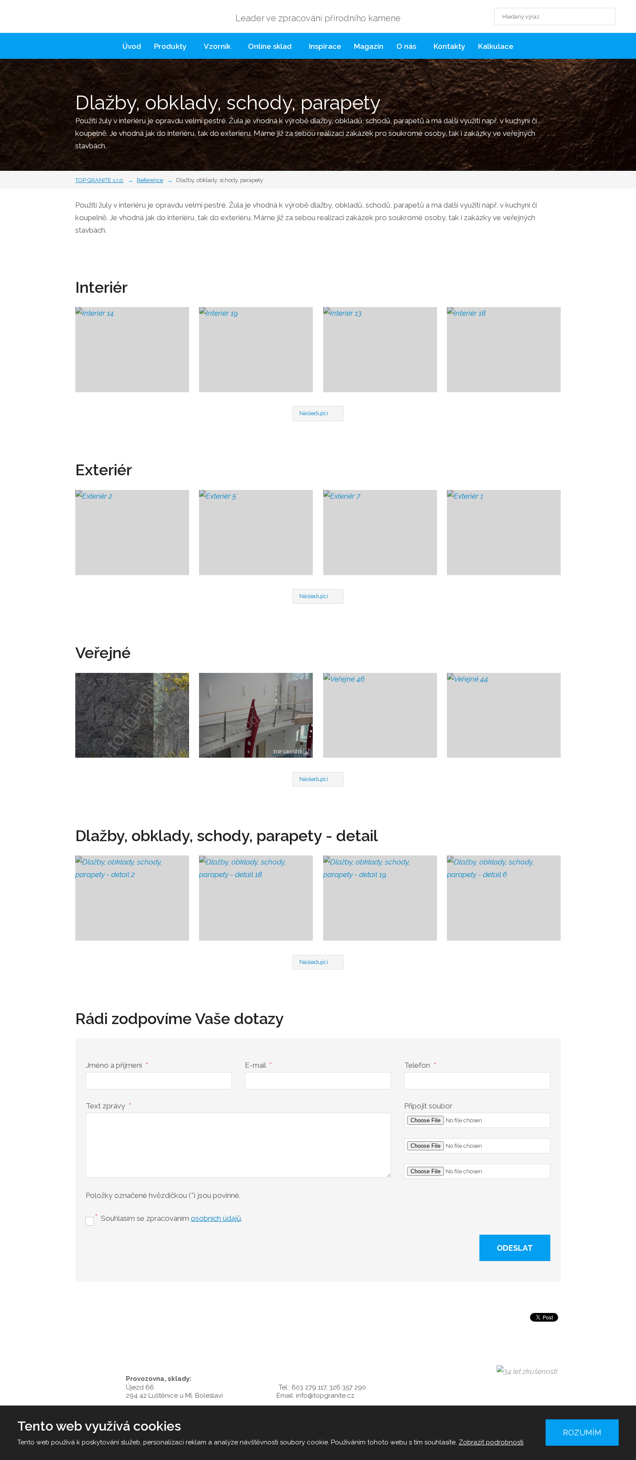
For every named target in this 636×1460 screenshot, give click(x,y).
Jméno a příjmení (117, 1065)
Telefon (420, 1065)
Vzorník (217, 46)
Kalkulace (496, 46)
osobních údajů (216, 1218)
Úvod (131, 46)
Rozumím (582, 1432)
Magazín (368, 46)
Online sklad (270, 46)
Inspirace (325, 46)
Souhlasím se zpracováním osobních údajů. (82, 1212)
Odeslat (515, 1247)
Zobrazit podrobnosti (491, 1442)
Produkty (170, 46)
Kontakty (449, 46)
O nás (406, 46)
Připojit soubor (428, 1105)
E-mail (258, 1065)
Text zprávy (108, 1105)
